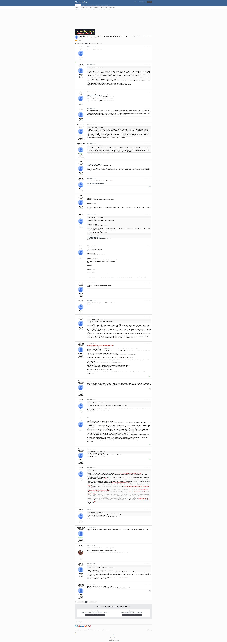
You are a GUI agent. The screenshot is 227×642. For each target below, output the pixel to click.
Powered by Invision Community (113, 640)
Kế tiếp (92, 43)
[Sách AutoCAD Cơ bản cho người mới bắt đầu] (75, 62)
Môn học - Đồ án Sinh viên (94, 7)
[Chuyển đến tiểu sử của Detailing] (80, 70)
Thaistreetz (81, 343)
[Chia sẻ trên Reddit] (85, 626)
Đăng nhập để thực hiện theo (138, 36)
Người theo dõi (146, 36)
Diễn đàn (77, 5)
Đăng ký (149, 1)
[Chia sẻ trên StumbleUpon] (86, 626)
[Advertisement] (113, 20)
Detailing (81, 64)
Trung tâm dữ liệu (112, 7)
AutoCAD (76, 7)
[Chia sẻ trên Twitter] (75, 626)
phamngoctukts (81, 124)
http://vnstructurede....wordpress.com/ (95, 237)
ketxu (80, 545)
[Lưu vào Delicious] (83, 626)
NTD (81, 92)
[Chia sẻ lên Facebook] (77, 626)
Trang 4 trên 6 (99, 43)
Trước (78, 43)
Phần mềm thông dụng (84, 7)
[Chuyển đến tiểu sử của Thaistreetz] (80, 349)
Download (84, 5)
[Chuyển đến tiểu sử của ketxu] (80, 552)
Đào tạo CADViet (99, 5)
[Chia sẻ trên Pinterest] (90, 626)
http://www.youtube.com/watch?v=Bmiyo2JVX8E (96, 183)
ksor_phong (82, 37)
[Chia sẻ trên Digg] (81, 626)
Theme (111, 637)
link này (110, 180)
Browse (107, 5)
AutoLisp (91, 5)
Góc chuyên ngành (104, 7)
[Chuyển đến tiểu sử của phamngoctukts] (80, 131)
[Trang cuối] (95, 43)
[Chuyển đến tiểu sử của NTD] (80, 98)
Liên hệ (115, 637)
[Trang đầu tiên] (75, 43)
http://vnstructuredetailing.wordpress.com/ (95, 95)
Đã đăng (91, 46)
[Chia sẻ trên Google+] (79, 626)
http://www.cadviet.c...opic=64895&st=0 (94, 164)
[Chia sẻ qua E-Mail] (88, 626)
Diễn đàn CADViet (81, 2)
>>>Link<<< (102, 82)
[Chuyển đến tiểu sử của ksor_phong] (76, 37)
